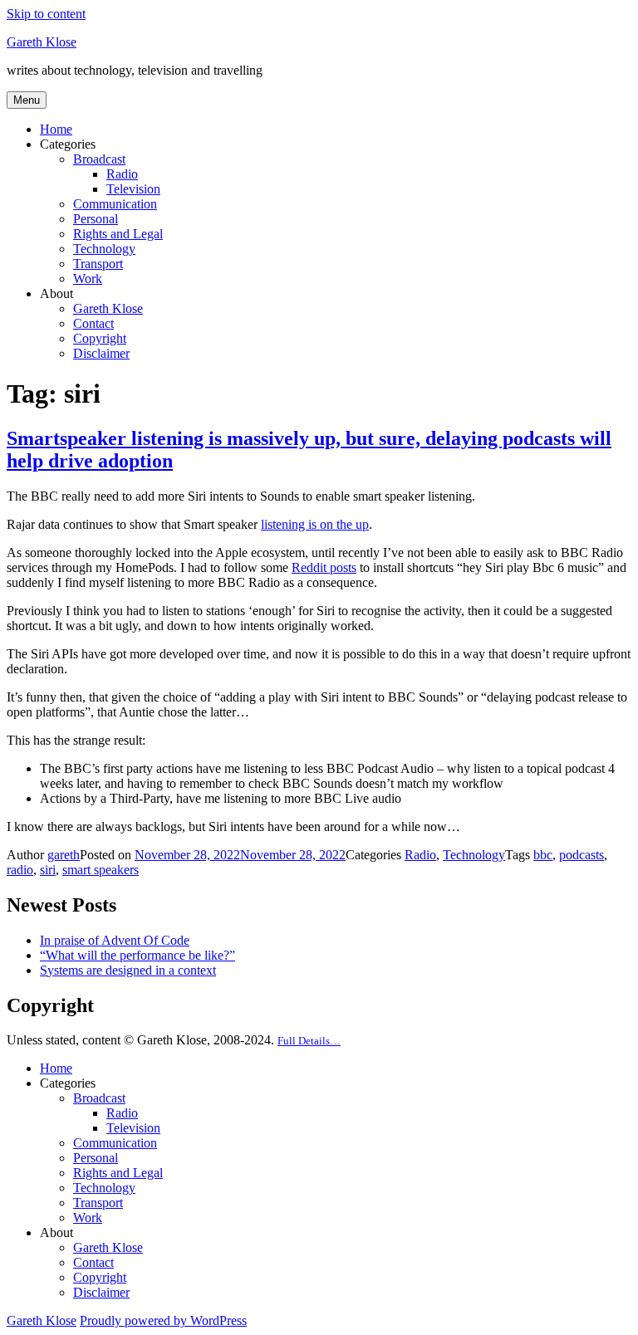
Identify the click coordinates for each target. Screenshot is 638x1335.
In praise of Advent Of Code (114, 940)
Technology (104, 249)
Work (87, 278)
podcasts (581, 855)
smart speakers (100, 870)
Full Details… (309, 1040)
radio (20, 870)
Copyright (99, 338)
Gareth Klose (41, 42)
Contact (93, 323)
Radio (122, 174)
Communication (115, 204)
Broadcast (99, 159)
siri (48, 870)
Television (133, 189)
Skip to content (46, 14)
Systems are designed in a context (128, 970)
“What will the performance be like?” (137, 955)
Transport (98, 264)
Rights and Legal (118, 234)
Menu (26, 100)
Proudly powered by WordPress (163, 1320)
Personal (95, 219)
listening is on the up (315, 524)
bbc (542, 855)
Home (56, 129)
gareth (63, 855)
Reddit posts (324, 567)
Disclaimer (101, 353)
